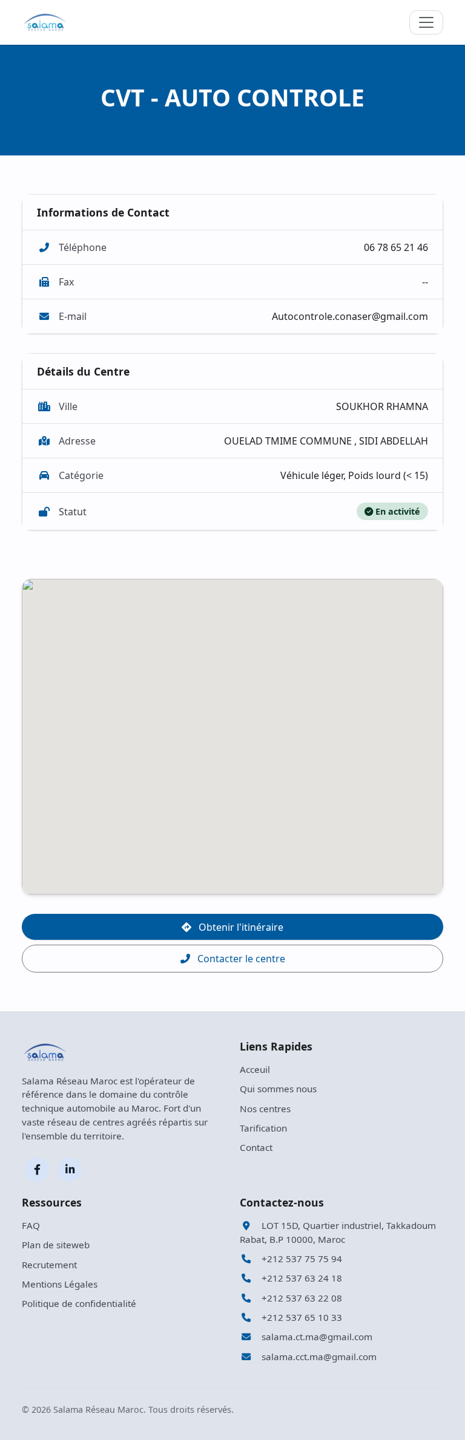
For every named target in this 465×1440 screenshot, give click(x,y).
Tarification (263, 1128)
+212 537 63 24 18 (300, 1278)
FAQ (31, 1225)
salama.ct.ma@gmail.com (315, 1337)
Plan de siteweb (56, 1245)
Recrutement (49, 1265)
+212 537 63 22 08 (300, 1298)
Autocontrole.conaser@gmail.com (350, 316)
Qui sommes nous (278, 1089)
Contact (256, 1147)
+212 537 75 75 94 (300, 1259)
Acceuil (255, 1069)
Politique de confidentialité (79, 1303)
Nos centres (265, 1109)
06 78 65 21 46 (396, 247)
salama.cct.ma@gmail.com (318, 1356)
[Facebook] (37, 1170)
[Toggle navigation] (426, 22)
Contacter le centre (240, 958)
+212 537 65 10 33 (300, 1317)
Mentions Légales (59, 1284)
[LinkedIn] (70, 1170)
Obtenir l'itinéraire (239, 927)
